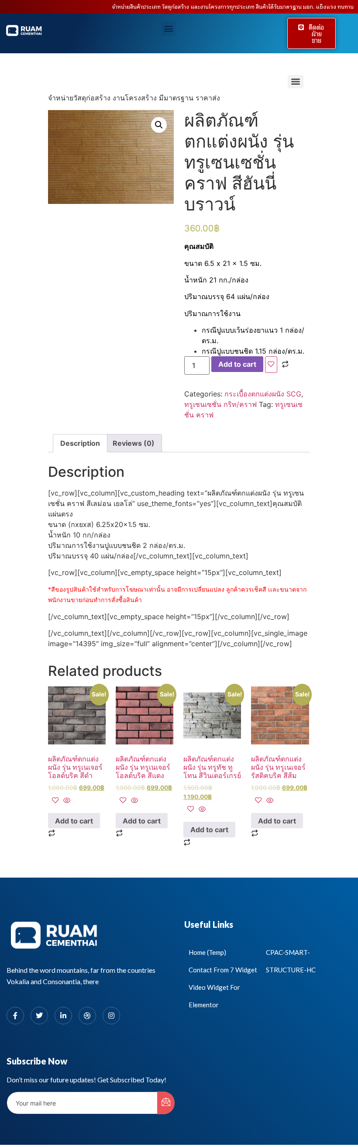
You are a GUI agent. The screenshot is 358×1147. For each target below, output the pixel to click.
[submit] (166, 1103)
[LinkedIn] (63, 1015)
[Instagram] (111, 1015)
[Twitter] (39, 1015)
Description (80, 443)
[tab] (80, 443)
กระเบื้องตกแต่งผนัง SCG (262, 393)
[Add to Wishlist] (271, 364)
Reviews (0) (134, 443)
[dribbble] (87, 1015)
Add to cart (237, 364)
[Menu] (295, 81)
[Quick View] (65, 800)
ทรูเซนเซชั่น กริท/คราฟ (220, 404)
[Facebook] (15, 1015)
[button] (168, 28)
